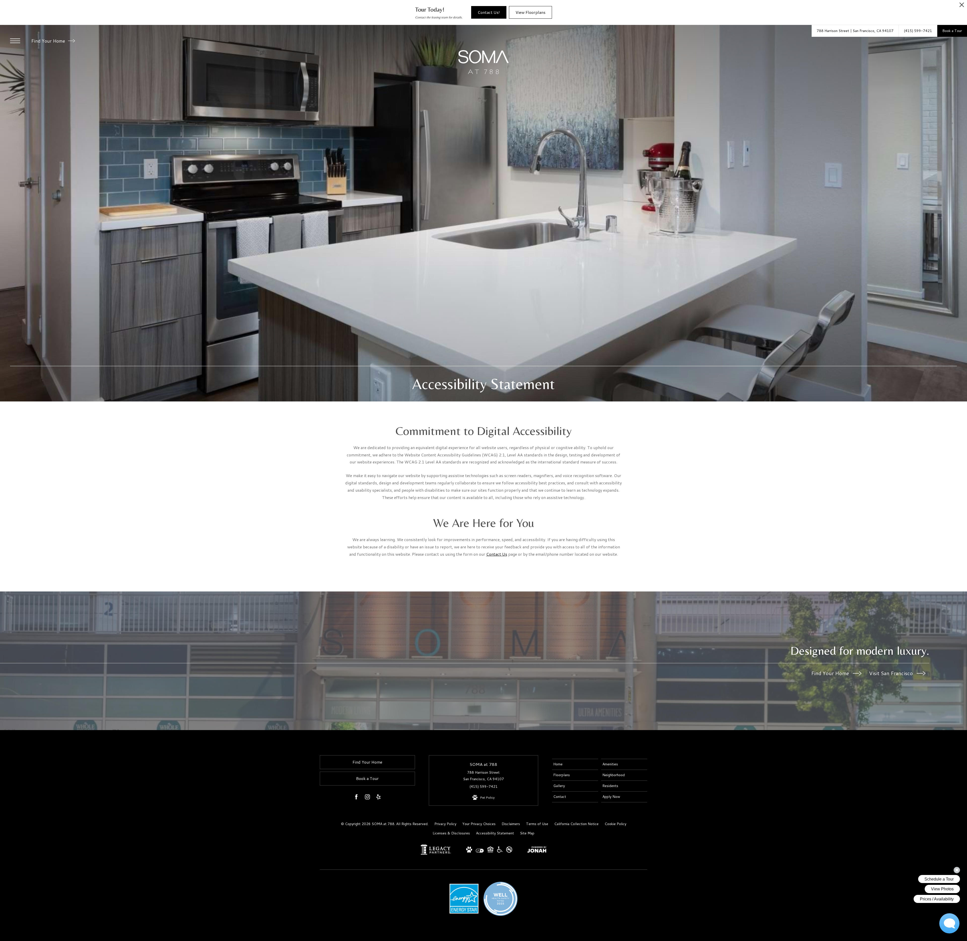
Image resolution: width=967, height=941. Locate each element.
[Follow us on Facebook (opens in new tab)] (356, 797)
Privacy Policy (445, 823)
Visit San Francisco (891, 673)
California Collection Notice (576, 823)
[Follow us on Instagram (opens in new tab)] (367, 797)
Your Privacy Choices (479, 823)
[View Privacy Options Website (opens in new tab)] (480, 851)
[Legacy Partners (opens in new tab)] (436, 853)
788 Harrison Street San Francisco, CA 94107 (483, 775)
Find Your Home (48, 41)
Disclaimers (511, 823)
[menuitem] (575, 764)
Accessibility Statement (495, 833)
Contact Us (496, 554)
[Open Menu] (15, 41)
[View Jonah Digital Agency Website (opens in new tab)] (536, 850)
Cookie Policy (615, 823)
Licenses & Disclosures (451, 833)
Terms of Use (537, 823)
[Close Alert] (961, 6)
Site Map (527, 833)
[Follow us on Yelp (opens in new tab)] (378, 797)
